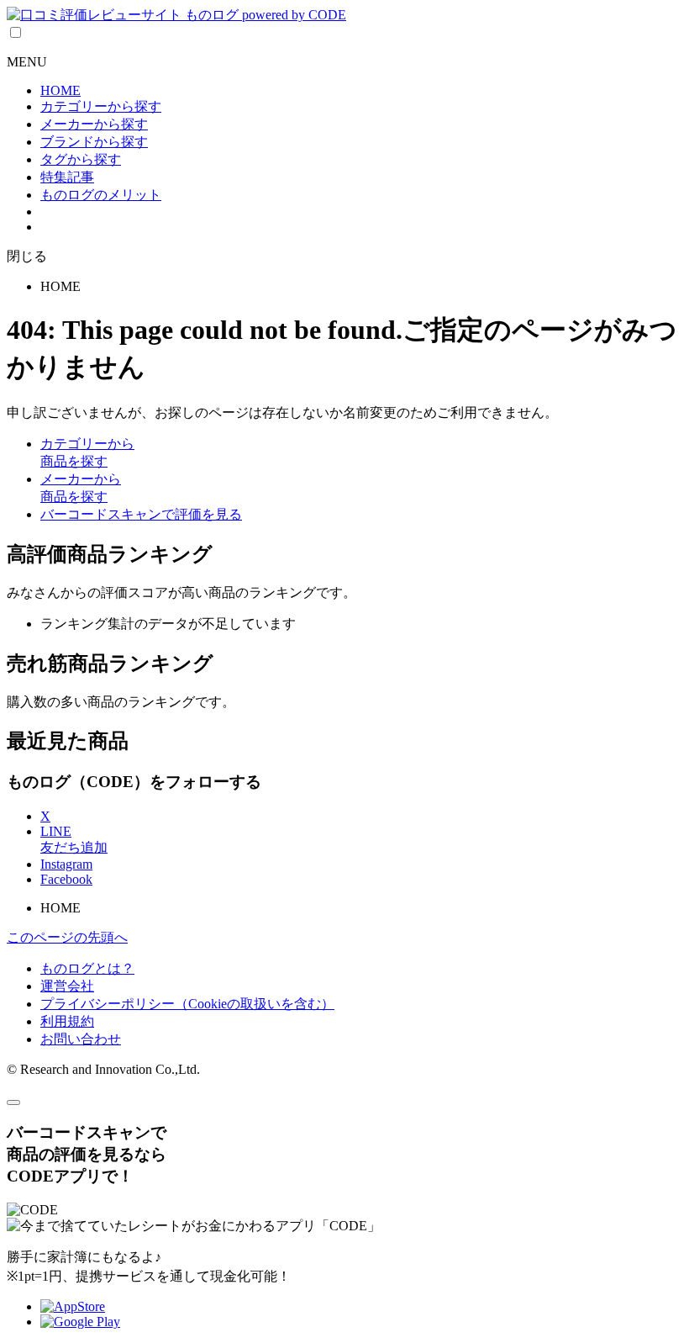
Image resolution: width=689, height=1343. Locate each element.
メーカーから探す (94, 124)
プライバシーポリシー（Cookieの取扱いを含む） (187, 1004)
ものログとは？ (87, 968)
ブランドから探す (94, 142)
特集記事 (67, 177)
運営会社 (67, 986)
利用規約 (67, 1021)
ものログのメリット (100, 195)
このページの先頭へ (67, 937)
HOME (60, 90)
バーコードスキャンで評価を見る (141, 514)
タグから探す (80, 159)
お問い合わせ (80, 1039)
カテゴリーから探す (100, 106)
